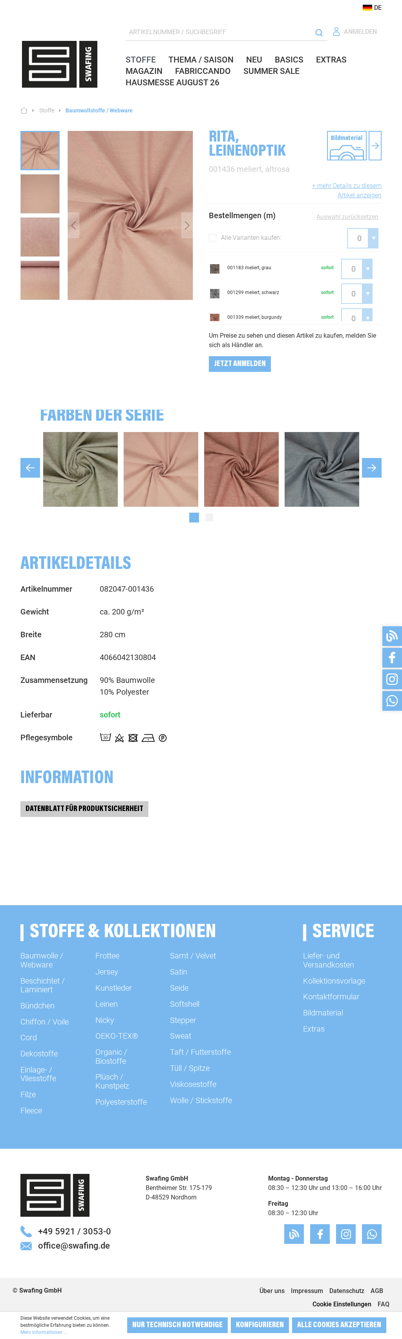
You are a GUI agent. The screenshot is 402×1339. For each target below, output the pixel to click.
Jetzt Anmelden (240, 364)
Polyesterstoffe (121, 1102)
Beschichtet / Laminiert (42, 985)
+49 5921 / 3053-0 (74, 1231)
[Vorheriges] (73, 225)
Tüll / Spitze (190, 1068)
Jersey (106, 972)
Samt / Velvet (193, 955)
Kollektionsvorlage (334, 981)
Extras (314, 1029)
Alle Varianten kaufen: (251, 237)
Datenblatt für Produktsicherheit (84, 809)
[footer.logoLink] (55, 1195)
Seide (179, 988)
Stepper (183, 1020)
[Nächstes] (187, 225)
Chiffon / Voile (44, 1021)
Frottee (107, 955)
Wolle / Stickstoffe (201, 1100)
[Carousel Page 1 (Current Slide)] (194, 517)
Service (343, 932)
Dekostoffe (39, 1053)
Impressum (307, 1291)
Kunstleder (113, 988)
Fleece (31, 1110)
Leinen (106, 1004)
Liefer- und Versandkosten (328, 960)
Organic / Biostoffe (111, 1056)
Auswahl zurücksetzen (347, 217)
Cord (28, 1037)
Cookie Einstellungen (341, 1304)
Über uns (272, 1291)
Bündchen (37, 1005)
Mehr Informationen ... (43, 1332)
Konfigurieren (260, 1325)
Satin (178, 972)
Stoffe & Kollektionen (123, 932)
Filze (28, 1094)
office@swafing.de (74, 1245)
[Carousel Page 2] (209, 517)
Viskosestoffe (193, 1084)
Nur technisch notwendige (177, 1325)
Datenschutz (346, 1291)
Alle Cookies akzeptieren (339, 1325)
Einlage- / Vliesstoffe (38, 1074)
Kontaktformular (331, 996)
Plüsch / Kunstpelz (112, 1081)
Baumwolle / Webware (41, 960)
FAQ (383, 1304)
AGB (377, 1291)
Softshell (184, 1004)
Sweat (180, 1036)
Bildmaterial (323, 1012)
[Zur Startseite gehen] (59, 64)
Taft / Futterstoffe (200, 1052)
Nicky (104, 1020)
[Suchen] (319, 32)
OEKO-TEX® (116, 1036)
